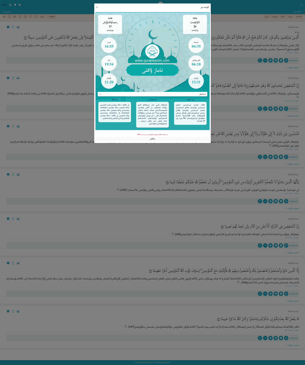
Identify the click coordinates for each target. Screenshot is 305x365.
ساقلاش (152, 139)
